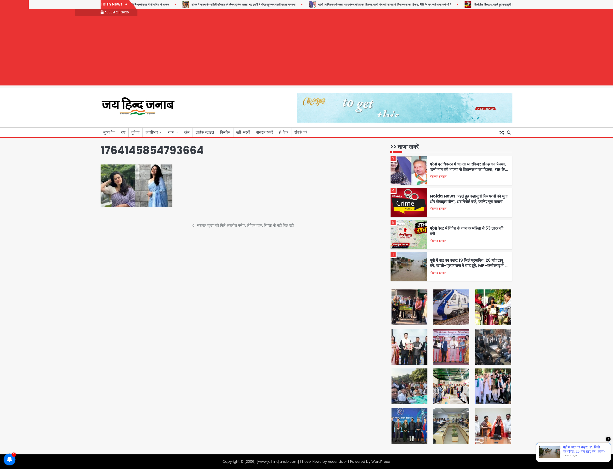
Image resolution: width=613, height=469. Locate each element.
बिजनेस (225, 132)
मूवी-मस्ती (243, 132)
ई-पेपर (283, 132)
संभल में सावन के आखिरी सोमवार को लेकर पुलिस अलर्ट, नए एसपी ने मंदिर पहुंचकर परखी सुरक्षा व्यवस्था (232, 4)
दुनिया (135, 132)
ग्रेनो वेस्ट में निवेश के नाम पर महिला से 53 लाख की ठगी (466, 230)
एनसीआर (152, 132)
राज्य (171, 132)
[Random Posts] (501, 132)
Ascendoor (337, 461)
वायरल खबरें (264, 132)
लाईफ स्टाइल (205, 132)
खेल (187, 132)
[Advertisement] (306, 51)
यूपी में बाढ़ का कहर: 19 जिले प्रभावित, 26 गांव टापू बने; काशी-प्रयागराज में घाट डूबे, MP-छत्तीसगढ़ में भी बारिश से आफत (469, 265)
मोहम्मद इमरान (438, 176)
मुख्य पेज (109, 132)
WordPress (380, 461)
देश (123, 132)
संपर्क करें (300, 132)
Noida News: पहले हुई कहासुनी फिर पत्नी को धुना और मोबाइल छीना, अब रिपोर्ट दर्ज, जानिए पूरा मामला (469, 198)
